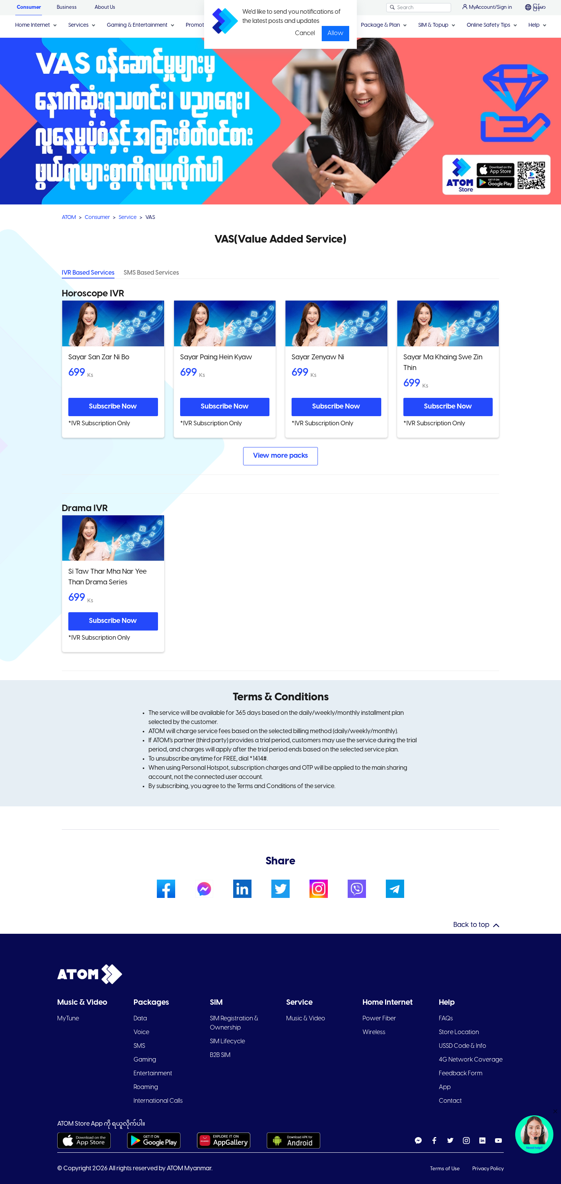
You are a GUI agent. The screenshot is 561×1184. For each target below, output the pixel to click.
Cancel (305, 33)
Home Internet (32, 25)
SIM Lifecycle (227, 1041)
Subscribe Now (113, 406)
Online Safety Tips (488, 25)
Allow (335, 33)
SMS (139, 1046)
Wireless (374, 1032)
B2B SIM (220, 1055)
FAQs (446, 1018)
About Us (105, 7)
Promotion (199, 25)
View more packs (280, 456)
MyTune (68, 1018)
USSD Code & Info (462, 1046)
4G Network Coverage (471, 1060)
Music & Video (305, 1018)
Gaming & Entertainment (137, 25)
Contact (450, 1101)
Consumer (29, 7)
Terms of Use (445, 1168)
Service (128, 217)
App (445, 1087)
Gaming (145, 1060)
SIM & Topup (433, 25)
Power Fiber (379, 1018)
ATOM (69, 217)
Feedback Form (460, 1073)
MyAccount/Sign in (490, 7)
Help (534, 25)
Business (67, 7)
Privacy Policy (488, 1168)
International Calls (158, 1101)
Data (140, 1018)
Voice (141, 1032)
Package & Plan (380, 25)
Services (78, 25)
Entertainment (153, 1073)
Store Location (459, 1032)
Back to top (471, 925)
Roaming (146, 1087)
